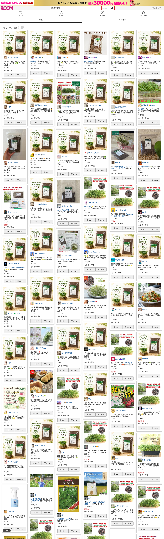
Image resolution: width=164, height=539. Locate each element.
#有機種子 (60, 519)
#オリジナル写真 (63, 210)
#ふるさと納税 (35, 499)
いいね (21, 75)
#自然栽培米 (102, 502)
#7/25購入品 (88, 61)
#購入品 (33, 61)
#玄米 (86, 504)
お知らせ (102, 13)
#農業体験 (35, 501)
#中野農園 (118, 166)
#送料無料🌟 (88, 206)
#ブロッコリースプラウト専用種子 (121, 167)
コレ (9, 75)
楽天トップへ (157, 8)
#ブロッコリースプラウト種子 (122, 215)
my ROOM (143, 13)
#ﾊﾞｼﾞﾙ (68, 519)
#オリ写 (141, 109)
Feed (20, 13)
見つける (61, 13)
